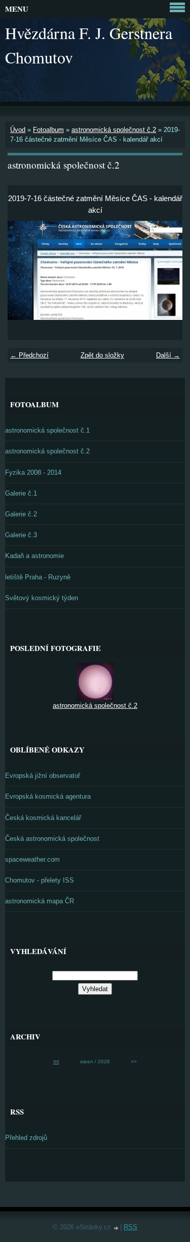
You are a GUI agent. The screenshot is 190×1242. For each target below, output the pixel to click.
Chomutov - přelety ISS (39, 880)
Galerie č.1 (21, 493)
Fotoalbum (48, 130)
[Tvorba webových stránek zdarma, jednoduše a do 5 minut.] (116, 1228)
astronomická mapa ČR (39, 901)
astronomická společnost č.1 (47, 430)
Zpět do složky (102, 355)
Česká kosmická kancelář (43, 818)
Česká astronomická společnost (52, 838)
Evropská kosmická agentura (48, 796)
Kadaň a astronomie (34, 556)
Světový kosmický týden (41, 598)
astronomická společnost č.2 (113, 130)
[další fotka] (166, 270)
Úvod (17, 130)
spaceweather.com (32, 859)
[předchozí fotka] (24, 270)
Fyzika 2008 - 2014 (33, 472)
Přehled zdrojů (26, 1137)
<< (56, 1061)
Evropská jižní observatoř (42, 775)
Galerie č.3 (21, 535)
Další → (168, 355)
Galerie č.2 (21, 514)
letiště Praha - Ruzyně (37, 577)
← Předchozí (29, 355)
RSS (130, 1227)
